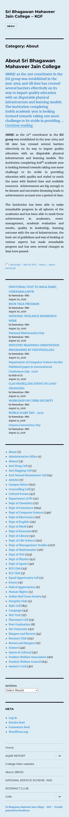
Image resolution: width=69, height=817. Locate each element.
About (42, 264)
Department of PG (21, 498)
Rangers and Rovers (22, 633)
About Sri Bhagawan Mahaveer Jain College (33, 63)
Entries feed (17, 722)
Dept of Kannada (20, 531)
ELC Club (14, 573)
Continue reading (19, 125)
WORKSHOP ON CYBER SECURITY (31, 400)
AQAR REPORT (15, 755)
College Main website (19, 764)
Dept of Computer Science (26, 512)
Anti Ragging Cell (20, 470)
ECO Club (15, 568)
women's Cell (17, 666)
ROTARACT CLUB (16, 788)
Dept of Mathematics (23, 549)
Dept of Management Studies (28, 545)
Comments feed (19, 727)
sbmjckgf (15, 264)
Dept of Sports (18, 563)
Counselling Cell (19, 489)
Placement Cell (18, 619)
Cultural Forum (19, 493)
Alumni (13, 461)
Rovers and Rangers (22, 643)
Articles (14, 480)
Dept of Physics (19, 559)
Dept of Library (19, 535)
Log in (13, 717)
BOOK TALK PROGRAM (24, 304)
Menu (11, 26)
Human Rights (18, 591)
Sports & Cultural (20, 652)
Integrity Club (18, 601)
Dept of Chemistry (21, 503)
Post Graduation (19, 624)
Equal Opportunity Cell (24, 577)
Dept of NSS (17, 554)
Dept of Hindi (17, 526)
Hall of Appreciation (22, 587)
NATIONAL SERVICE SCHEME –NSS (28, 780)
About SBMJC (14, 772)
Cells (8, 796)
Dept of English (19, 521)
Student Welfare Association (27, 657)
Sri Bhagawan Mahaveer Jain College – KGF (30, 14)
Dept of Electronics (21, 517)
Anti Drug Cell (18, 466)
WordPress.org (18, 731)
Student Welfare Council (25, 661)
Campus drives (18, 484)
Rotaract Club (18, 638)
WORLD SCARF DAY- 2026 (26, 412)
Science (14, 647)
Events (13, 582)
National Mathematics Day (26, 333)
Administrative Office (23, 456)
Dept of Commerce (21, 507)
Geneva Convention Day (25, 425)
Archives (11, 685)
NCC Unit (15, 615)
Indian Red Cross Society (25, 596)
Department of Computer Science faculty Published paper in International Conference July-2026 (36, 366)
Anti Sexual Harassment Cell (27, 475)
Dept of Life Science (22, 540)
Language (15, 610)
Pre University (18, 629)
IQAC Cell (15, 605)
